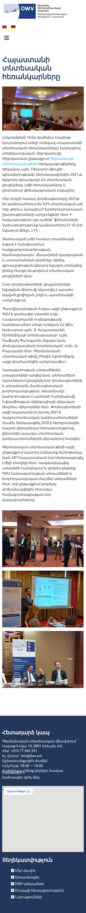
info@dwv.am (31, 756)
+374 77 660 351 (24, 751)
